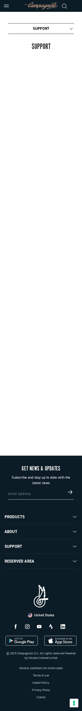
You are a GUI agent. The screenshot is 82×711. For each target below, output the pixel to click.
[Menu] (6, 6)
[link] (75, 6)
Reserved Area (19, 561)
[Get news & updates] (70, 492)
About (11, 531)
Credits (41, 697)
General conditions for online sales (41, 668)
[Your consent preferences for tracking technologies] (74, 703)
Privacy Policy (41, 690)
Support (41, 28)
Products (15, 517)
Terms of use (41, 675)
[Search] (64, 6)
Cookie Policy (40, 683)
